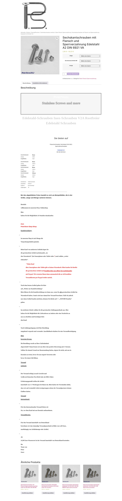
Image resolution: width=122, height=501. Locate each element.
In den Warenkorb (73, 74)
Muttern (28, 32)
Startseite (23, 32)
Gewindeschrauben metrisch (48, 32)
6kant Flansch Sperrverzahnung (63, 32)
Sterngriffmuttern (35, 32)
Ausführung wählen (27, 493)
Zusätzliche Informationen (40, 83)
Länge (71, 55)
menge (71, 65)
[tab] (27, 83)
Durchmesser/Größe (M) (71, 60)
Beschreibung (26, 83)
